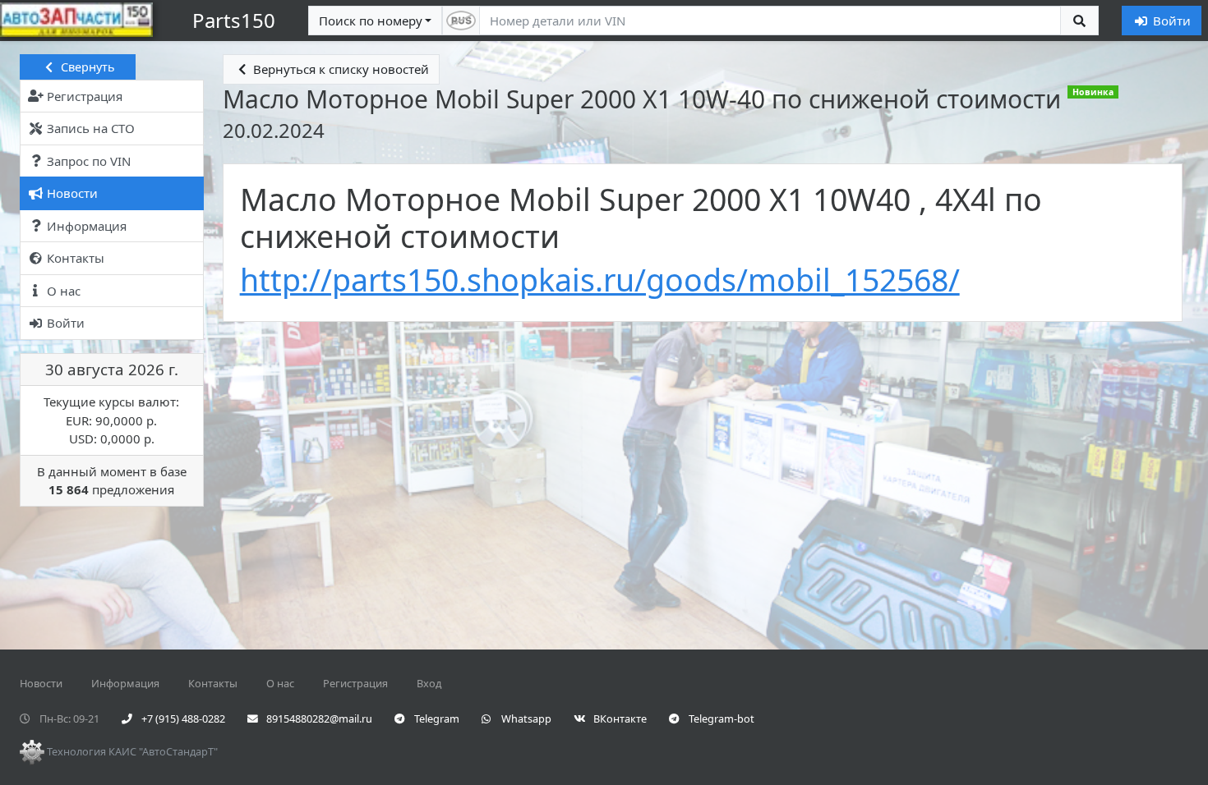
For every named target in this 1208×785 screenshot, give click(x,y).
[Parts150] (79, 20)
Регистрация (355, 683)
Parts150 (233, 20)
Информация (125, 683)
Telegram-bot (720, 718)
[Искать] (1079, 21)
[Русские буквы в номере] (461, 21)
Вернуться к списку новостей (339, 69)
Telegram (435, 718)
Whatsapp (525, 718)
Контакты (212, 683)
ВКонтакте (619, 718)
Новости (41, 683)
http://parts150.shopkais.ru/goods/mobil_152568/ (600, 280)
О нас (280, 683)
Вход (429, 683)
